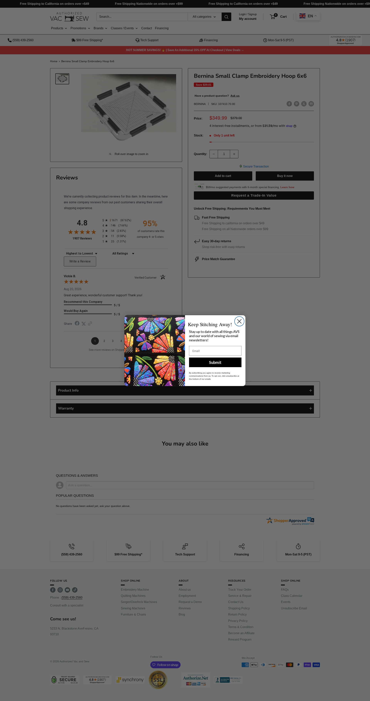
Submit (215, 362)
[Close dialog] (239, 321)
